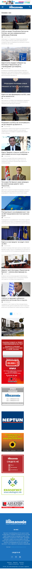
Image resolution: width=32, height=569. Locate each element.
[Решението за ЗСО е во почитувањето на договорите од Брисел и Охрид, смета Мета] (16, 114)
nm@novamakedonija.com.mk (18, 547)
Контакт (22, 564)
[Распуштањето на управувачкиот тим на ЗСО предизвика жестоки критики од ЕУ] (16, 203)
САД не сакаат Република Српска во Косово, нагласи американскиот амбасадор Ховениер (14, 33)
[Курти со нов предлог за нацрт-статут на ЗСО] (16, 233)
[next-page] (20, 314)
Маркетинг (15, 562)
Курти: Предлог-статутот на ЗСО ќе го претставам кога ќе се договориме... (15, 153)
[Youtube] (20, 557)
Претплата (21, 562)
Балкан (3, 28)
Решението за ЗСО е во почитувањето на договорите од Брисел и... (15, 123)
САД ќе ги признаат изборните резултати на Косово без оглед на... (14, 299)
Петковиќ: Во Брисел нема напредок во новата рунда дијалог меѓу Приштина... (15, 184)
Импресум (9, 562)
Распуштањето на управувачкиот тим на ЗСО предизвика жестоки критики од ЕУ (15, 214)
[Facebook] (11, 557)
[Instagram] (16, 556)
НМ (2, 37)
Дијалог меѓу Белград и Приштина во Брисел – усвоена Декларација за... (15, 271)
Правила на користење (13, 564)
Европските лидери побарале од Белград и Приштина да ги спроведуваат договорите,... (13, 64)
